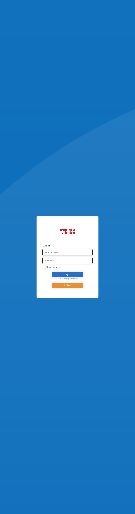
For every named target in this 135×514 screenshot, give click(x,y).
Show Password (53, 267)
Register (67, 285)
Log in (67, 274)
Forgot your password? (67, 278)
